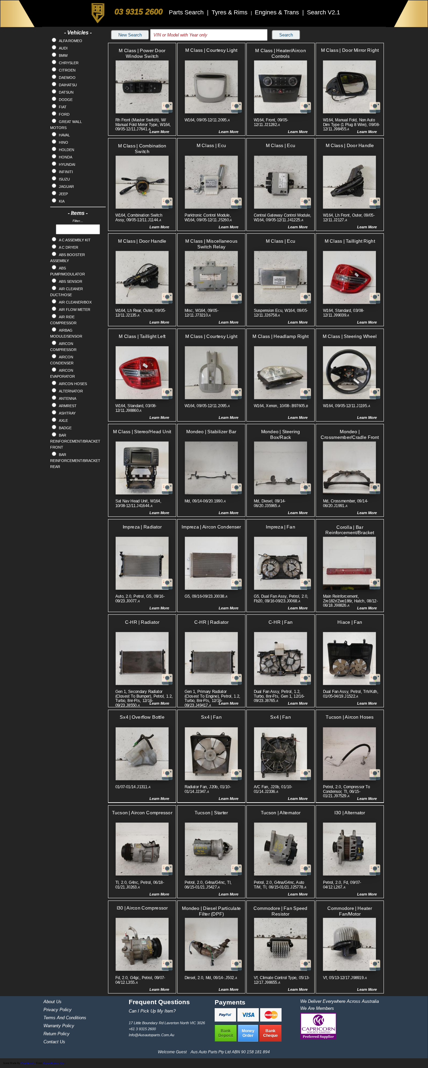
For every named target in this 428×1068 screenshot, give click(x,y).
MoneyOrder (248, 1033)
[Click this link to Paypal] (226, 1020)
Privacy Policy (57, 1009)
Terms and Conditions (64, 1017)
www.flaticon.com (54, 1063)
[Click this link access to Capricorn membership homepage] (318, 1038)
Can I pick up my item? (152, 1011)
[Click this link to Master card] (271, 1020)
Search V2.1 (323, 12)
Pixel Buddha (28, 1063)
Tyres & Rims (230, 12)
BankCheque (270, 1033)
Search (286, 34)
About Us (52, 1001)
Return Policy (56, 1033)
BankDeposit (225, 1033)
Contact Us (54, 1041)
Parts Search (187, 12)
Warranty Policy (58, 1025)
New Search (130, 34)
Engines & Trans (278, 12)
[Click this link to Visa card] (248, 1020)
